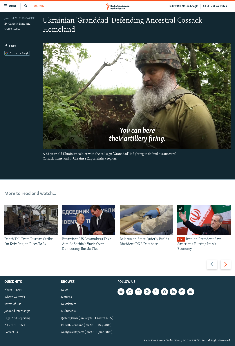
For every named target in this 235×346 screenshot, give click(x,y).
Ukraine (40, 6)
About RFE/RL (13, 290)
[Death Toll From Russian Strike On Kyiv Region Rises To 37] (31, 220)
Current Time (16, 23)
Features (66, 297)
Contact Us (11, 332)
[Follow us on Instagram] (138, 291)
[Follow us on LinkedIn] (173, 291)
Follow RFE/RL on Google (183, 6)
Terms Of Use (12, 304)
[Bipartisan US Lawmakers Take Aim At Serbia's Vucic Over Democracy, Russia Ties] (88, 220)
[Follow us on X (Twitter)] (155, 291)
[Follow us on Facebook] (164, 291)
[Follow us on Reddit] (129, 291)
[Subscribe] (190, 291)
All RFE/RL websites (215, 6)
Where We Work (14, 297)
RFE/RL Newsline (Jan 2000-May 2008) (86, 325)
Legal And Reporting (17, 318)
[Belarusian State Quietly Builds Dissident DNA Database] (146, 220)
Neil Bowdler (12, 29)
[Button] (10, 46)
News (64, 290)
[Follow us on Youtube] (121, 291)
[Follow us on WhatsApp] (181, 291)
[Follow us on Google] (147, 291)
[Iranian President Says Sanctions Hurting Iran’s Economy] (204, 220)
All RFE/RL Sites (14, 325)
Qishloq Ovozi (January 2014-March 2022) (87, 318)
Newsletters (68, 304)
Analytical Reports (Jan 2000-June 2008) (87, 332)
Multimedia (68, 311)
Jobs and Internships (17, 311)
